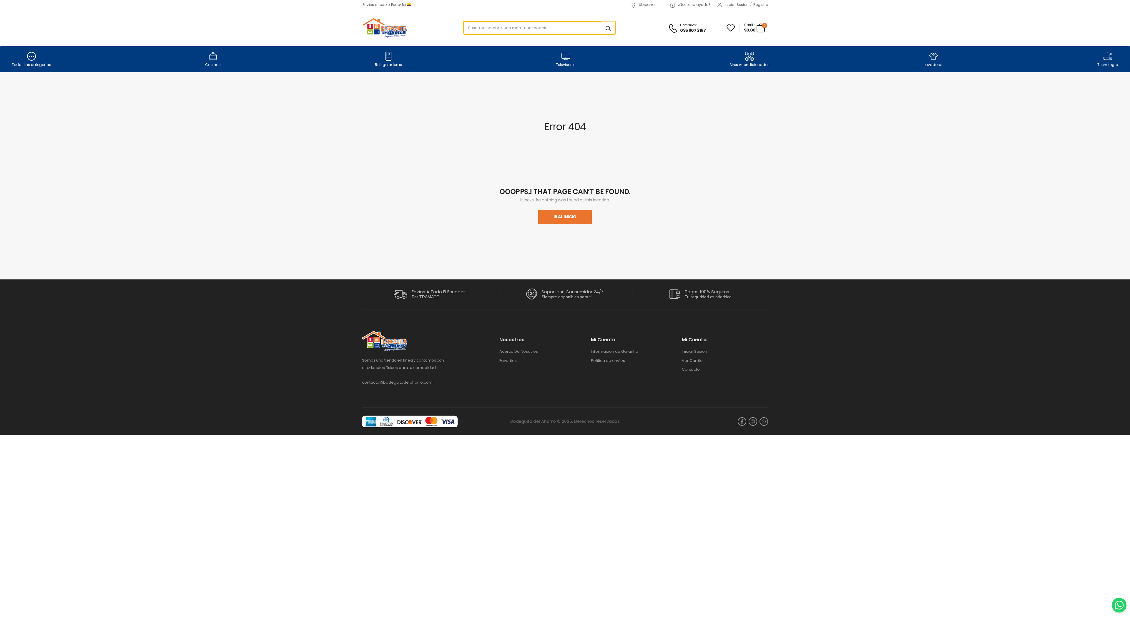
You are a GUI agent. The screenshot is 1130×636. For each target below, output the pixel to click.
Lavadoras (933, 64)
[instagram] (753, 421)
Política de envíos (608, 360)
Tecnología (1107, 64)
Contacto (691, 369)
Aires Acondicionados (749, 64)
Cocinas (213, 64)
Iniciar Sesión (694, 351)
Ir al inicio (565, 217)
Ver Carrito (692, 360)
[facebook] (742, 421)
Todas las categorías (31, 64)
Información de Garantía (614, 351)
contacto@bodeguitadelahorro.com (397, 382)
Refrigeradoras (388, 64)
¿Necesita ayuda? (694, 4)
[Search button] (608, 27)
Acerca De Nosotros (518, 351)
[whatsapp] (764, 421)
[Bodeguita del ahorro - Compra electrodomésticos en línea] (384, 28)
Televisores (566, 64)
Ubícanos (647, 4)
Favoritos (508, 360)
